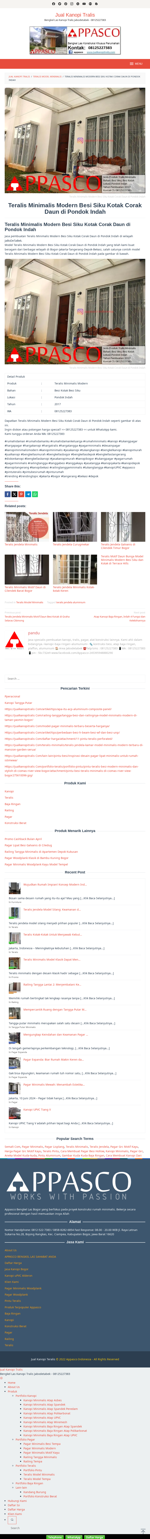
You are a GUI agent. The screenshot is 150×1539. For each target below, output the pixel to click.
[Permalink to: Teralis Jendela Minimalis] (27, 527)
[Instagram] (72, 4)
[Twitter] (60, 4)
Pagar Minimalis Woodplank (23, 1288)
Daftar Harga (13, 1263)
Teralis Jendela (99, 1146)
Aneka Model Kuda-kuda (21, 1155)
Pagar (8, 817)
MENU (138, 63)
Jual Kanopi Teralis (43, 1359)
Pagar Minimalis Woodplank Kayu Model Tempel (36, 864)
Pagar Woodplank (16, 1294)
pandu (34, 632)
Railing (9, 810)
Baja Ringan (13, 804)
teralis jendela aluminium (70, 602)
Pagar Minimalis (32, 1146)
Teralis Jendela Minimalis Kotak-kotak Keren (74, 589)
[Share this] (8, 494)
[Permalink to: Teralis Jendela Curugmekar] (75, 527)
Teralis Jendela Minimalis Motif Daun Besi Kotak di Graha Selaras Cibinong (37, 616)
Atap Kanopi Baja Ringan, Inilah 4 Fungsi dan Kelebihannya (119, 616)
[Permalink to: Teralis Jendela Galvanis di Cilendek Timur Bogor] (123, 527)
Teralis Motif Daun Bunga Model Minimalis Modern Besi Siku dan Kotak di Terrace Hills (122, 559)
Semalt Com (12, 1146)
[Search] (12, 1520)
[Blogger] (96, 4)
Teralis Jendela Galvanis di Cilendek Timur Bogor (118, 546)
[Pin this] (21, 494)
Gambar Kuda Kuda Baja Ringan (83, 1155)
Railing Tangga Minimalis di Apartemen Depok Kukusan (41, 852)
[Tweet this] (14, 494)
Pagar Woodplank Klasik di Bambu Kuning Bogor (37, 858)
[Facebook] (54, 4)
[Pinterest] (66, 4)
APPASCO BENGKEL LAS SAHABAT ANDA (30, 1256)
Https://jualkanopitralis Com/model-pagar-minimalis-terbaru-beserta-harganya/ (57, 726)
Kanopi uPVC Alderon (18, 1275)
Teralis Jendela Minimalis (21, 544)
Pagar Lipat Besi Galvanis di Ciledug (28, 845)
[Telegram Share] (28, 494)
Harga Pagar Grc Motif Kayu (23, 1151)
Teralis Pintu (51, 1151)
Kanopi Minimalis (117, 1151)
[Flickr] (90, 4)
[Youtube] (84, 4)
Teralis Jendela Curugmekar (71, 544)
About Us (11, 1250)
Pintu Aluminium (49, 1155)
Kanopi (9, 791)
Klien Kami (12, 1282)
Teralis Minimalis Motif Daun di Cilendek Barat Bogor (25, 589)
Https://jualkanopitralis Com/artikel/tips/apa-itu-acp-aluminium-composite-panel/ (58, 709)
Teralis (9, 797)
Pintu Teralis (13, 1301)
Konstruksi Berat (15, 823)
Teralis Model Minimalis (29, 602)
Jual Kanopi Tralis (75, 15)
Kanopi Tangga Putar (18, 703)
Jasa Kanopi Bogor (17, 1269)
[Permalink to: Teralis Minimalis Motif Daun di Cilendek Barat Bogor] (27, 569)
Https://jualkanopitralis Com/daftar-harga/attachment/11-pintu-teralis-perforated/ (58, 739)
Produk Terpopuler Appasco (23, 1307)
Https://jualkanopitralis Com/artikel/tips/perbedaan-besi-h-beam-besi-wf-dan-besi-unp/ (62, 732)
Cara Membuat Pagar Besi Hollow (82, 1151)
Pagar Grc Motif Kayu (124, 1146)
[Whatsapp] (35, 494)
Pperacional (12, 696)
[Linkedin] (78, 4)
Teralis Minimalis (77, 1146)
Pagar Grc (136, 1151)
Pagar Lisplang (54, 1146)
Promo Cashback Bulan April (23, 839)
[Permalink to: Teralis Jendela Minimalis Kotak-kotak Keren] (75, 569)
